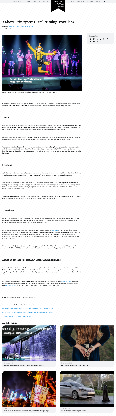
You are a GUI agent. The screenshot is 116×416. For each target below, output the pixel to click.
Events (18, 26)
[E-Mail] (100, 41)
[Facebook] (90, 39)
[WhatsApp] (103, 39)
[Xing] (97, 41)
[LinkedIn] (100, 39)
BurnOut (55, 230)
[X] (94, 39)
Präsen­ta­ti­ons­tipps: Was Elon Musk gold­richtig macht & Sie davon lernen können (27, 309)
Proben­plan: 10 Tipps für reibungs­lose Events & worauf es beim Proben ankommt (27, 313)
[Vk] (94, 41)
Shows (30, 26)
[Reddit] (97, 39)
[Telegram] (106, 39)
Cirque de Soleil (66, 282)
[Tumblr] (110, 39)
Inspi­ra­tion (24, 26)
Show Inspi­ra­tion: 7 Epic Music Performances (16, 316)
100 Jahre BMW (10, 286)
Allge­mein (12, 26)
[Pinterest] (90, 41)
